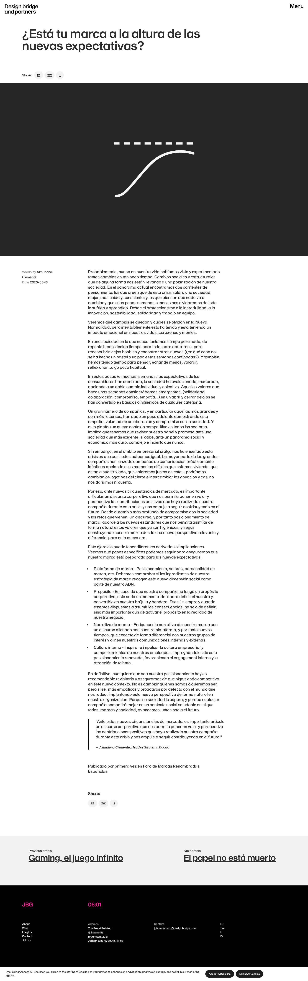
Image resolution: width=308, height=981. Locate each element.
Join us (26, 940)
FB (221, 923)
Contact (27, 936)
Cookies (84, 971)
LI (221, 932)
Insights (27, 932)
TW (222, 928)
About (26, 923)
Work (25, 928)
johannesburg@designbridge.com (175, 928)
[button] (219, 973)
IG (221, 936)
